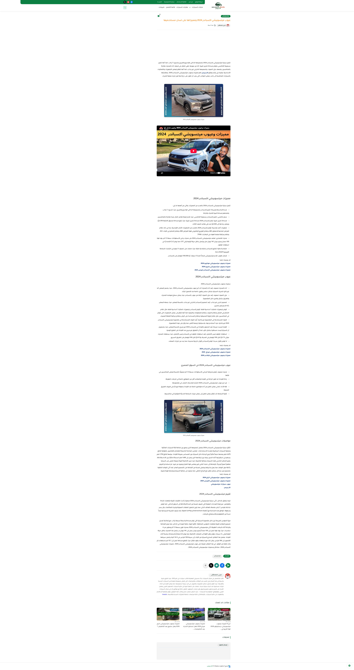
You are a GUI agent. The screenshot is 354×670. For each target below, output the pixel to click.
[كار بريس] (218, 5)
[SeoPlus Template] (229, 666)
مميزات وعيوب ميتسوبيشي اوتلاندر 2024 (215, 355)
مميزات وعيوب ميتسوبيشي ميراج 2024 (216, 352)
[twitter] (125, 2)
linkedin (164, 594)
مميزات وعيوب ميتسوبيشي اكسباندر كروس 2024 (212, 270)
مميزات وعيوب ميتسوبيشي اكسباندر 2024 (215, 349)
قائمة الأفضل (170, 7)
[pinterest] (128, 2)
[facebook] (131, 2)
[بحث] (125, 7)
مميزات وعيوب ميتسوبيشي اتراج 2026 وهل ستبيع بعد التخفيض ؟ (168, 625)
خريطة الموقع (199, 2)
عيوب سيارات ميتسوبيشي (220, 484)
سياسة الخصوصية (169, 2)
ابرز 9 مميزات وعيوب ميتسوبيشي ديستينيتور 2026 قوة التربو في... (220, 626)
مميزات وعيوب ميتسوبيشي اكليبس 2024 (215, 481)
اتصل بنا (159, 2)
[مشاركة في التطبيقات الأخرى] (205, 565)
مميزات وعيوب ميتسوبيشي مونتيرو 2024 (215, 263)
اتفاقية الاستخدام (181, 2)
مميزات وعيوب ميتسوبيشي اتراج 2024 (216, 478)
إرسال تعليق (223, 645)
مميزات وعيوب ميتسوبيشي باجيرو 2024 (216, 267)
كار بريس (205, 73)
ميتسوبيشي (225, 16)
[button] (222, 565)
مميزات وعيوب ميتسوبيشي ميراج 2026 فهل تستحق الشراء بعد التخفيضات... (194, 626)
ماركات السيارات (197, 7)
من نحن (191, 2)
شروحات (161, 7)
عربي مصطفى (222, 25)
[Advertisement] (194, 47)
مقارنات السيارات (182, 7)
